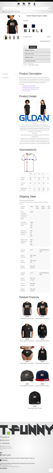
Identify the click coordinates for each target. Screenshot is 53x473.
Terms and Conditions (6, 463)
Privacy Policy (31, 463)
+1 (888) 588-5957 (5, 443)
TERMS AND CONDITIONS (28, 85)
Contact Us (31, 458)
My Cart (18, 458)
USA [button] (20, 200)
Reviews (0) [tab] (5, 77)
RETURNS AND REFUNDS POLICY (30, 89)
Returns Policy (23, 463)
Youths (36, 64)
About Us (7, 458)
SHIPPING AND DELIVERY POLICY (30, 87)
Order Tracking (24, 458)
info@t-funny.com (5, 440)
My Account (13, 458)
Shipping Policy (15, 463)
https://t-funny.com (5, 437)
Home (5, 11)
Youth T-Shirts (10, 11)
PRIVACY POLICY (26, 90)
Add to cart (33, 47)
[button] (19, 16)
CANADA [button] (23, 200)
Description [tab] (5, 73)
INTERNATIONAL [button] (30, 200)
